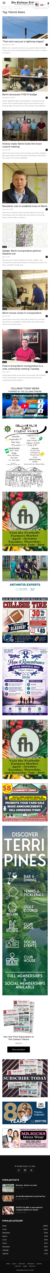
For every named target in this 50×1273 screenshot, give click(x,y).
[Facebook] (18, 1170)
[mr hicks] (25, 1138)
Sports (14, 1264)
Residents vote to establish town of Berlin (24, 206)
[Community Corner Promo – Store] (25, 802)
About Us (32, 1266)
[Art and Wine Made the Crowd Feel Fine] (8, 1198)
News (8, 1264)
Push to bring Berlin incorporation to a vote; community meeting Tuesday (22, 367)
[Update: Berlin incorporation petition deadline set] (25, 235)
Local (4, 37)
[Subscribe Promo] (25, 1078)
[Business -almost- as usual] (8, 1188)
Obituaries (30, 1264)
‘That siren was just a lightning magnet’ (23, 41)
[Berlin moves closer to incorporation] (25, 290)
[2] (25, 574)
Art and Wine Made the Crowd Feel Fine (30, 1196)
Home (4, 9)
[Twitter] (31, 1170)
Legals (25, 1266)
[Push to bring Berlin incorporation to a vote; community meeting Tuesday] (25, 346)
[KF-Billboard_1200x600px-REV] (25, 1113)
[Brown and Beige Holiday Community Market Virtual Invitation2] (25, 455)
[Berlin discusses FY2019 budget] (25, 75)
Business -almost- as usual (26, 1185)
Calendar (18, 1266)
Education (22, 1264)
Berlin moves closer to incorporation (22, 313)
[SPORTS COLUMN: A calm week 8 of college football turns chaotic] (8, 1210)
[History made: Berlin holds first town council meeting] (25, 126)
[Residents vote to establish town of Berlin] (25, 183)
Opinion (39, 1264)
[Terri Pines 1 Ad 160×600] (25, 910)
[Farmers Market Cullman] (25, 521)
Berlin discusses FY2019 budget (19, 94)
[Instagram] (25, 1170)
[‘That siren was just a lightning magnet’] (25, 27)
